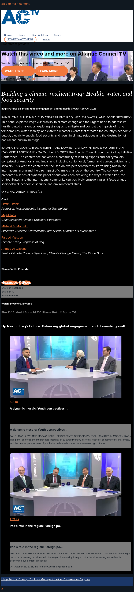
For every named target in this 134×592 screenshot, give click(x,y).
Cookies (34, 579)
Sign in (57, 35)
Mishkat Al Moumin (14, 226)
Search (23, 35)
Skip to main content (15, 3)
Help (5, 579)
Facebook (10, 283)
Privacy (23, 579)
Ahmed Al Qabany (14, 248)
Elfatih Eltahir (10, 204)
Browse (8, 35)
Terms (13, 579)
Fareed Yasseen (12, 237)
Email (26, 283)
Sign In (46, 39)
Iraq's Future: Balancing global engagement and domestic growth (40, 109)
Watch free (15, 71)
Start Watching (40, 35)
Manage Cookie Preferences (60, 579)
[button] (3, 30)
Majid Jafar (8, 215)
